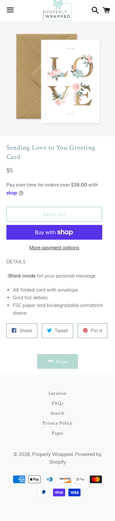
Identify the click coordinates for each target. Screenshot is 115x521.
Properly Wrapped (52, 454)
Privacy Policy (57, 423)
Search (57, 413)
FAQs (58, 403)
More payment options (54, 247)
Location (58, 393)
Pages (57, 433)
